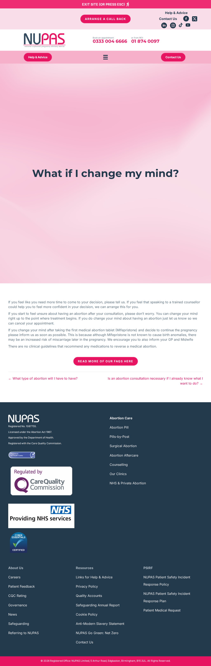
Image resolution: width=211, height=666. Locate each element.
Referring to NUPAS (23, 633)
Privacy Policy (87, 586)
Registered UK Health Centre (17, 455)
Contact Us (84, 642)
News (12, 614)
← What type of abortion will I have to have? (42, 378)
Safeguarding (18, 624)
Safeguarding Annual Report (98, 605)
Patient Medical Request (162, 610)
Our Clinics (118, 474)
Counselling (119, 465)
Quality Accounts (89, 596)
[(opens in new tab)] (41, 481)
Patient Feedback (21, 586)
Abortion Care (121, 418)
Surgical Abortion (123, 446)
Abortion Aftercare (124, 455)
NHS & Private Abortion (128, 483)
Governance (17, 605)
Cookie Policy (86, 614)
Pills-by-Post (119, 437)
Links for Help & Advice (94, 577)
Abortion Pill (119, 427)
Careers (14, 577)
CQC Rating (17, 596)
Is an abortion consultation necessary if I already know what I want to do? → (155, 380)
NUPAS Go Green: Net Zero (97, 633)
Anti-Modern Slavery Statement (100, 624)
